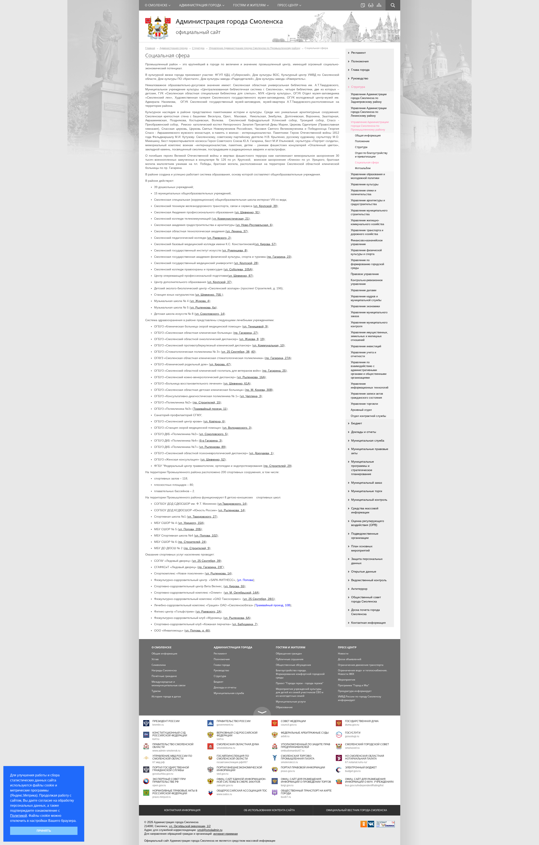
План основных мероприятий (361, 548)
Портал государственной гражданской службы (170, 769)
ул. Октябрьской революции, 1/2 (190, 826)
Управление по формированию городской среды (367, 264)
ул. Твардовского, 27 (202, 516)
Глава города (360, 69)
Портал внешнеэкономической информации (239, 769)
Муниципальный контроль (369, 499)
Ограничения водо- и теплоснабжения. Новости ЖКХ (362, 672)
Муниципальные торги (366, 491)
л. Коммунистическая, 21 (231, 218)
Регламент (358, 52)
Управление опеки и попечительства (363, 192)
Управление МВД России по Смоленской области (172, 757)
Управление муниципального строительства (369, 212)
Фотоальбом (363, 168)
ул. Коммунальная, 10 (268, 345)
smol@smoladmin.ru (209, 830)
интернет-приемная (225, 833)
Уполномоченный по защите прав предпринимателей (305, 746)
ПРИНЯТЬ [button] (44, 830)
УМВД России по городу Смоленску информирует (359, 698)
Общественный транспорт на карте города (306, 792)
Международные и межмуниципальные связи (168, 683)
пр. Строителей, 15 (206, 402)
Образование (284, 707)
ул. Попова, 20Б (190, 529)
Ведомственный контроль (369, 580)
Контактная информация (368, 622)
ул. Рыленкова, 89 (212, 447)
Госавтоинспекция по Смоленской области (233, 757)
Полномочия (360, 61)
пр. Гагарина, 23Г (210, 567)
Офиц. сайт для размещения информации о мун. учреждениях (369, 780)
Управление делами (363, 290)
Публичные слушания (289, 659)
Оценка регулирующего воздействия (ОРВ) (367, 523)
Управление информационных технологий (369, 385)
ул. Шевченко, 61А (236, 383)
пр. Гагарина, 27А (277, 358)
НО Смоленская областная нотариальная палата (364, 757)
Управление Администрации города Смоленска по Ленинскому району (369, 112)
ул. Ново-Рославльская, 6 (254, 225)
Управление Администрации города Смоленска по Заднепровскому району (369, 98)
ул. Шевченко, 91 (247, 212)
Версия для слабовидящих (371, 5)
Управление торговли (364, 403)
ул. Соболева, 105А (238, 269)
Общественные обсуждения (293, 665)
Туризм (156, 691)
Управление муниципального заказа (369, 314)
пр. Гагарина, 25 (274, 370)
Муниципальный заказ (366, 482)
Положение (362, 141)
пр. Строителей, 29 (277, 465)
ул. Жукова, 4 (200, 301)
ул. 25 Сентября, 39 (206, 560)
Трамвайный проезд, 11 (209, 408)
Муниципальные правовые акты (369, 451)
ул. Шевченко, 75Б (209, 294)
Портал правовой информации (303, 767)
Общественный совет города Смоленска (366, 599)
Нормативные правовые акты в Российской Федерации (174, 792)
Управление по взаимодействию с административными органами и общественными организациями (368, 370)
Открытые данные (363, 571)
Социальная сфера (367, 162)
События (363, 5)
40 (253, 351)
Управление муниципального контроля (369, 324)
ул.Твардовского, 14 (232, 503)
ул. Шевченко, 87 (240, 275)
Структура (198, 48)
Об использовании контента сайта (269, 810)
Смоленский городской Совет (367, 744)
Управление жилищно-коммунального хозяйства (367, 222)
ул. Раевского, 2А (208, 611)
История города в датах (166, 696)
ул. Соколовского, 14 (209, 313)
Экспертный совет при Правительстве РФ (169, 780)
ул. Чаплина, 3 (251, 396)
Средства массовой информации (364, 510)
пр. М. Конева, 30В (259, 389)
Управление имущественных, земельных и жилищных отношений (369, 336)
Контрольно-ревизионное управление (367, 282)
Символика (159, 665)
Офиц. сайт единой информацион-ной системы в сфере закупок (241, 780)
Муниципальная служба (367, 440)
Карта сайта (379, 5)
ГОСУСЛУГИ (352, 732)
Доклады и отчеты (363, 432)
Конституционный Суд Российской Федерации (169, 734)
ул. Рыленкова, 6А (236, 617)
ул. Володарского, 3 (237, 427)
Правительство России (234, 721)
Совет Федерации (293, 721)
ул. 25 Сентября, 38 (235, 351)
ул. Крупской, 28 (246, 263)
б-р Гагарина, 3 (210, 440)
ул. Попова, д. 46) (197, 630)
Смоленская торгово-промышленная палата (297, 757)
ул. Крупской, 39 (265, 206)
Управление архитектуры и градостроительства (368, 202)
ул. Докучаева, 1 (261, 453)
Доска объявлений (349, 659)
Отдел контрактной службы (368, 416)
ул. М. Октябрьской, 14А (241, 592)
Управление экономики (365, 306)
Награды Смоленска (164, 670)
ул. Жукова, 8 (249, 339)
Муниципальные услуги (291, 701)
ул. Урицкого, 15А (191, 523)
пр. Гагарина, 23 (279, 256)
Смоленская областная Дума (238, 744)
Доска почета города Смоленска (365, 612)
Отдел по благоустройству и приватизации (371, 154)
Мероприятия (346, 679)
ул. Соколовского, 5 (213, 434)
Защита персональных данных (367, 561)
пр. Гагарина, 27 (245, 332)
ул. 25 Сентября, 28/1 (259, 599)
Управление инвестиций (366, 346)
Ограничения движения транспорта (360, 665)
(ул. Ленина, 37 (236, 231)
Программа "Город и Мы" (353, 685)
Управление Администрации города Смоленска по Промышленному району (254, 48)
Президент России (166, 721)
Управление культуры (364, 184)
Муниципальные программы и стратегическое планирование (362, 468)
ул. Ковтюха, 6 (214, 421)
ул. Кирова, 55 (234, 586)
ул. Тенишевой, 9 (255, 326)
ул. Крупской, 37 (219, 282)
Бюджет (356, 423)
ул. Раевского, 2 (219, 237)
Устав (155, 659)
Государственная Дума (362, 721)
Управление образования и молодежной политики (368, 176)
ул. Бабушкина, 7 (244, 624)
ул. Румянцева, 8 (234, 250)
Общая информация (368, 135)
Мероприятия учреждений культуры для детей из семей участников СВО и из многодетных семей (299, 692)
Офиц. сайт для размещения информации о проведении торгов (306, 780)
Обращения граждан (289, 653)
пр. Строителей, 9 (196, 548)
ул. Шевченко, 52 (213, 459)
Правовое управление (365, 274)
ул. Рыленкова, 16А (251, 377)
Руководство (359, 78)
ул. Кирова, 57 (265, 244)
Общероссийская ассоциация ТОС (242, 790)
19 (262, 339)
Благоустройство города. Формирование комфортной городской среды (300, 674)
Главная (150, 48)
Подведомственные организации (364, 535)
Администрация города (174, 48)
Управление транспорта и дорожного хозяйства (367, 232)
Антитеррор (359, 588)
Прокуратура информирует (355, 691)
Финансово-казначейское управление (367, 242)
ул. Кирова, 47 (220, 364)
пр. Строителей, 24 (192, 541)
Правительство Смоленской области (172, 746)
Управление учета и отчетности (363, 354)
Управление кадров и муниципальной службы (366, 298)
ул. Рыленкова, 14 (231, 510)
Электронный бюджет (361, 767)
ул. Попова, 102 (206, 535)
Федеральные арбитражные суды (305, 732)
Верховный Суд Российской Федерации (237, 734)
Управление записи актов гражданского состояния (367, 395)
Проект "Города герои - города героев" (299, 683)
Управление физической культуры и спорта (366, 252)
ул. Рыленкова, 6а (203, 307)
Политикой (18, 815)
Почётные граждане (164, 676)
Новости (343, 653)
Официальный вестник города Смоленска (356, 810)
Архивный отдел (361, 409)
